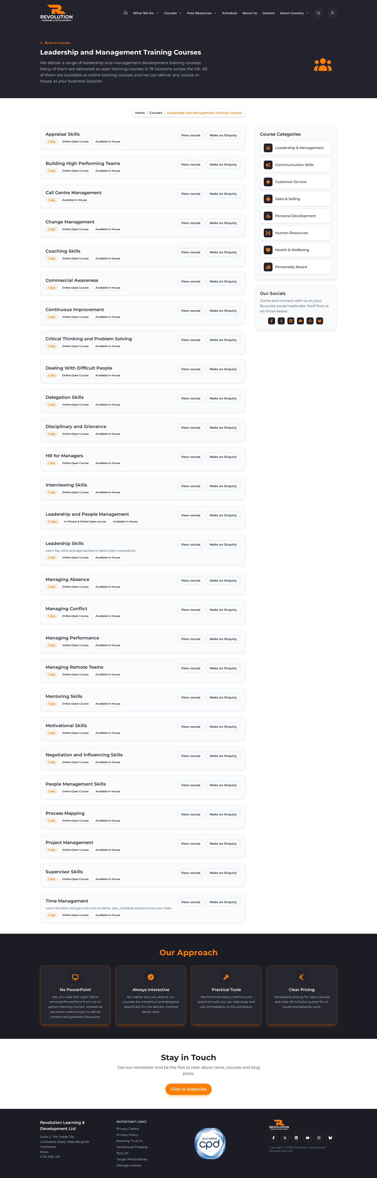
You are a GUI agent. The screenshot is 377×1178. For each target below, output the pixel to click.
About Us (249, 13)
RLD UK (123, 1153)
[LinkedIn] (296, 1137)
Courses (170, 13)
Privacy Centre (128, 1129)
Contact (268, 13)
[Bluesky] (330, 1137)
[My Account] (332, 13)
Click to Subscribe (188, 1089)
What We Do (143, 13)
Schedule (229, 13)
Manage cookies (129, 1165)
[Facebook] (273, 1137)
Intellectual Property (132, 1147)
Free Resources (199, 13)
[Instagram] (319, 1137)
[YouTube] (307, 1137)
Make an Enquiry (223, 135)
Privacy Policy (127, 1135)
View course (190, 135)
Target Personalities (132, 1159)
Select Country (292, 13)
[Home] (125, 12)
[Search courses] (318, 13)
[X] (285, 1137)
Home (140, 113)
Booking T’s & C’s (129, 1141)
